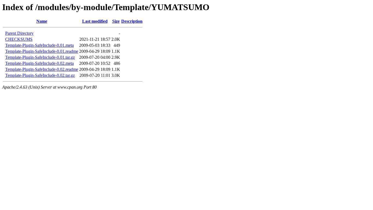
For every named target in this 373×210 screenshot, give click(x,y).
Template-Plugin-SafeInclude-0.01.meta (39, 45)
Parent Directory (19, 33)
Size (116, 21)
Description (132, 21)
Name (41, 21)
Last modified (95, 21)
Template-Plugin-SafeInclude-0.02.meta (39, 63)
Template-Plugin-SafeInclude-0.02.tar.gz (40, 75)
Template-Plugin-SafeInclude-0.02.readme (41, 69)
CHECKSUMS (18, 39)
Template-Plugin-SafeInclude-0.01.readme (41, 51)
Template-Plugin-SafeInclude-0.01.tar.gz (40, 57)
